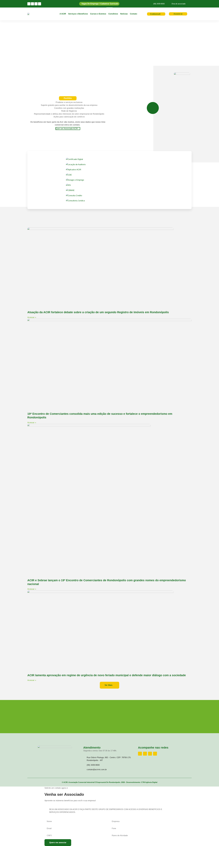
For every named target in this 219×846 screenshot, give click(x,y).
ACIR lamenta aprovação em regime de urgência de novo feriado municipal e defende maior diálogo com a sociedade (106, 675)
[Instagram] (28, 3)
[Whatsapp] (39, 3)
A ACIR (63, 14)
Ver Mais (109, 685)
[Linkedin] (36, 3)
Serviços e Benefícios (78, 14)
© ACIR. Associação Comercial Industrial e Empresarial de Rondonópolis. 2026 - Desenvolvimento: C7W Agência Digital (109, 782)
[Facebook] (32, 3)
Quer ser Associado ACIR (67, 128)
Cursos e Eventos (98, 14)
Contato (133, 14)
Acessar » (31, 317)
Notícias (124, 14)
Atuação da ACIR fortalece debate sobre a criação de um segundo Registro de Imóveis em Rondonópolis (98, 312)
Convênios (113, 14)
